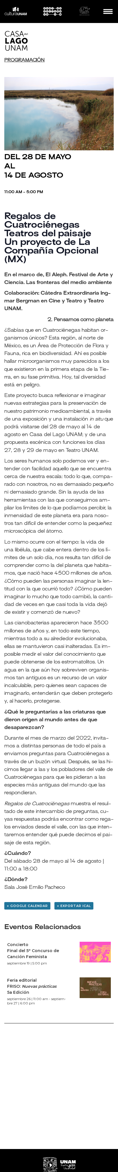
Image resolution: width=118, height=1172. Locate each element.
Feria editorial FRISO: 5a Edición (31, 986)
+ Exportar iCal (74, 906)
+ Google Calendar (27, 906)
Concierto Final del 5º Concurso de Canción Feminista (33, 950)
